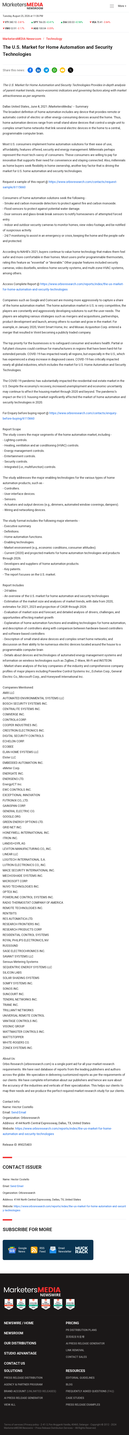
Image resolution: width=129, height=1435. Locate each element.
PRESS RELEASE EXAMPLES (83, 1404)
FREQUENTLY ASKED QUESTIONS (90, 1391)
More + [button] (122, 6)
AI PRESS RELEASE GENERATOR (85, 1343)
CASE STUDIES (75, 1398)
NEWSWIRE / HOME (19, 1323)
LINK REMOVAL (75, 1350)
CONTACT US (14, 1363)
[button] (111, 6)
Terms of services (13, 1424)
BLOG (69, 1384)
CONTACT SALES (76, 1357)
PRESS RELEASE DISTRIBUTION (23, 1377)
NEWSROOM (13, 1333)
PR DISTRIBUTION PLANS (81, 1330)
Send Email (18, 1112)
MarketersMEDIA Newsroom (22, 39)
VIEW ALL (10, 1404)
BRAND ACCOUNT (30, 1391)
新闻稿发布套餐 (75, 1336)
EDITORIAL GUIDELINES (80, 1377)
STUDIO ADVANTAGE (20, 1353)
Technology (54, 39)
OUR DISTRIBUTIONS (20, 1343)
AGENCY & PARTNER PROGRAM (23, 1384)
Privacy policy (32, 1424)
